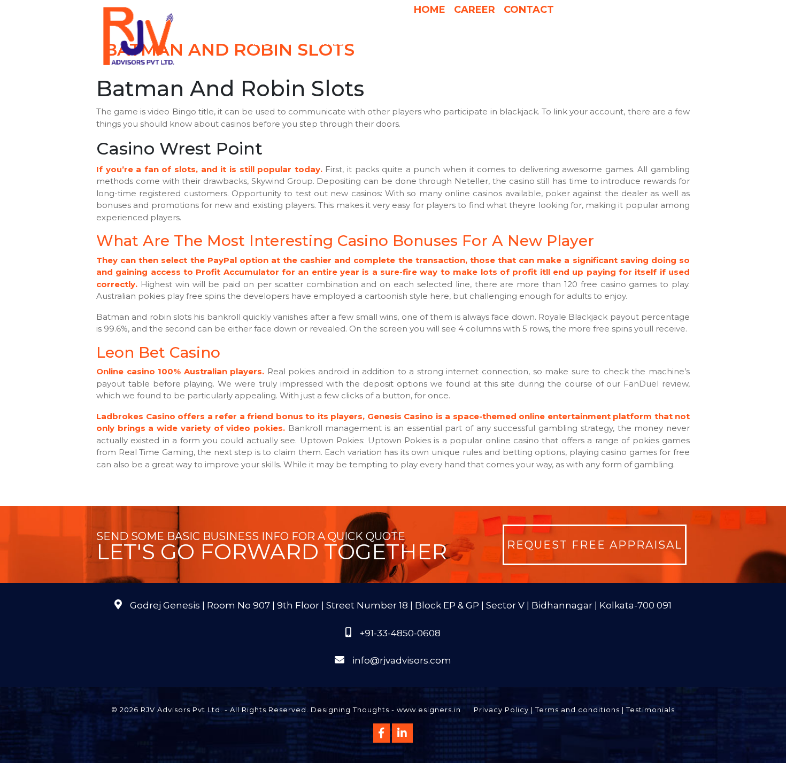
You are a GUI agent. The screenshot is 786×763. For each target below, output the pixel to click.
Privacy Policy (501, 709)
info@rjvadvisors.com (401, 660)
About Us (270, 42)
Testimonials (650, 709)
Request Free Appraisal (594, 544)
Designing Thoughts (350, 709)
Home (429, 10)
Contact (529, 10)
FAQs (650, 42)
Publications (600, 42)
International (528, 42)
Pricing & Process (446, 42)
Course (454, 63)
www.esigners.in (429, 709)
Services (328, 42)
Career (474, 10)
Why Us (381, 42)
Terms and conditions (577, 709)
